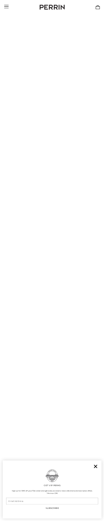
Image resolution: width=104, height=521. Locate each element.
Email (9, 496)
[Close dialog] (95, 466)
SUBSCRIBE (52, 508)
